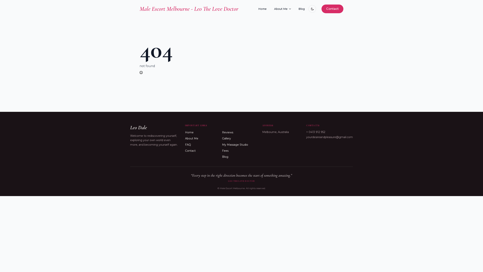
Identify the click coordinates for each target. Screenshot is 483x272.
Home (262, 9)
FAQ (188, 144)
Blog (301, 9)
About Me (281, 9)
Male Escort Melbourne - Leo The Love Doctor (189, 8)
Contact (190, 150)
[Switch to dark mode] (312, 9)
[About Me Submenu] (291, 9)
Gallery (226, 138)
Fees (225, 150)
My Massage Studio (235, 144)
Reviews (227, 132)
